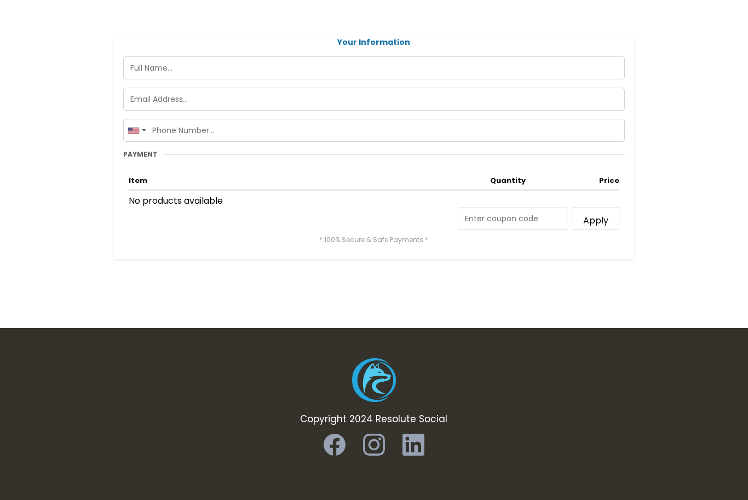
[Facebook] (334, 444)
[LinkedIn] (413, 444)
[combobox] (136, 130)
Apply (595, 220)
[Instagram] (374, 444)
